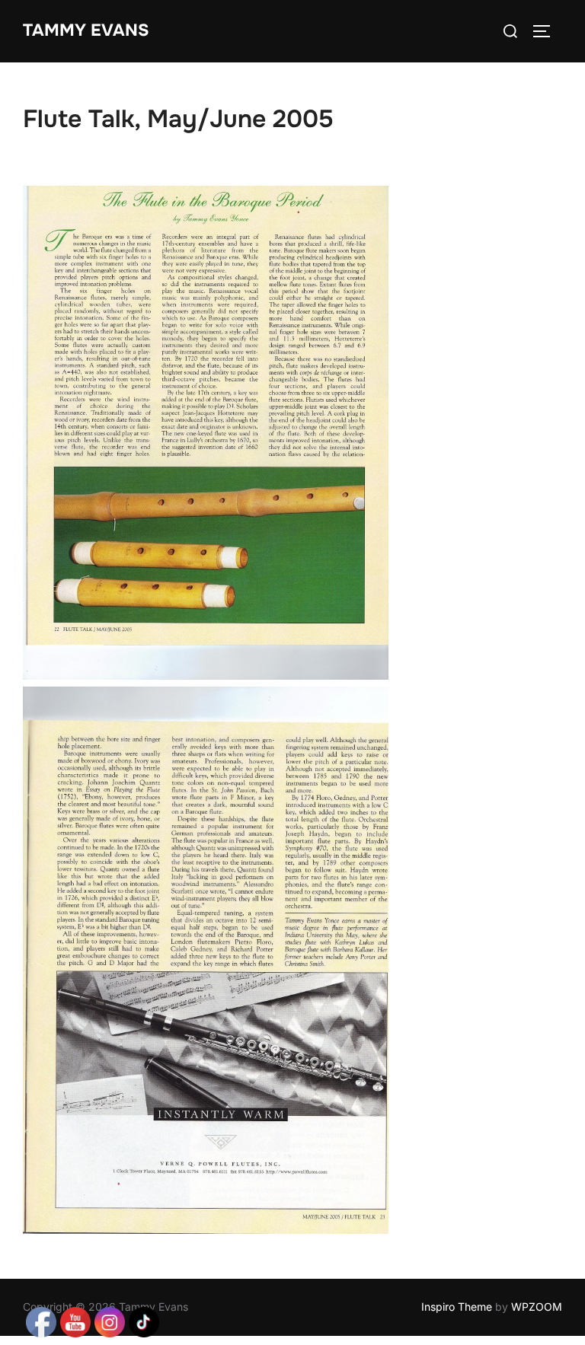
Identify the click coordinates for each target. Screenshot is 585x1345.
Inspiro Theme (456, 1306)
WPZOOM (536, 1306)
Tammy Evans (86, 30)
